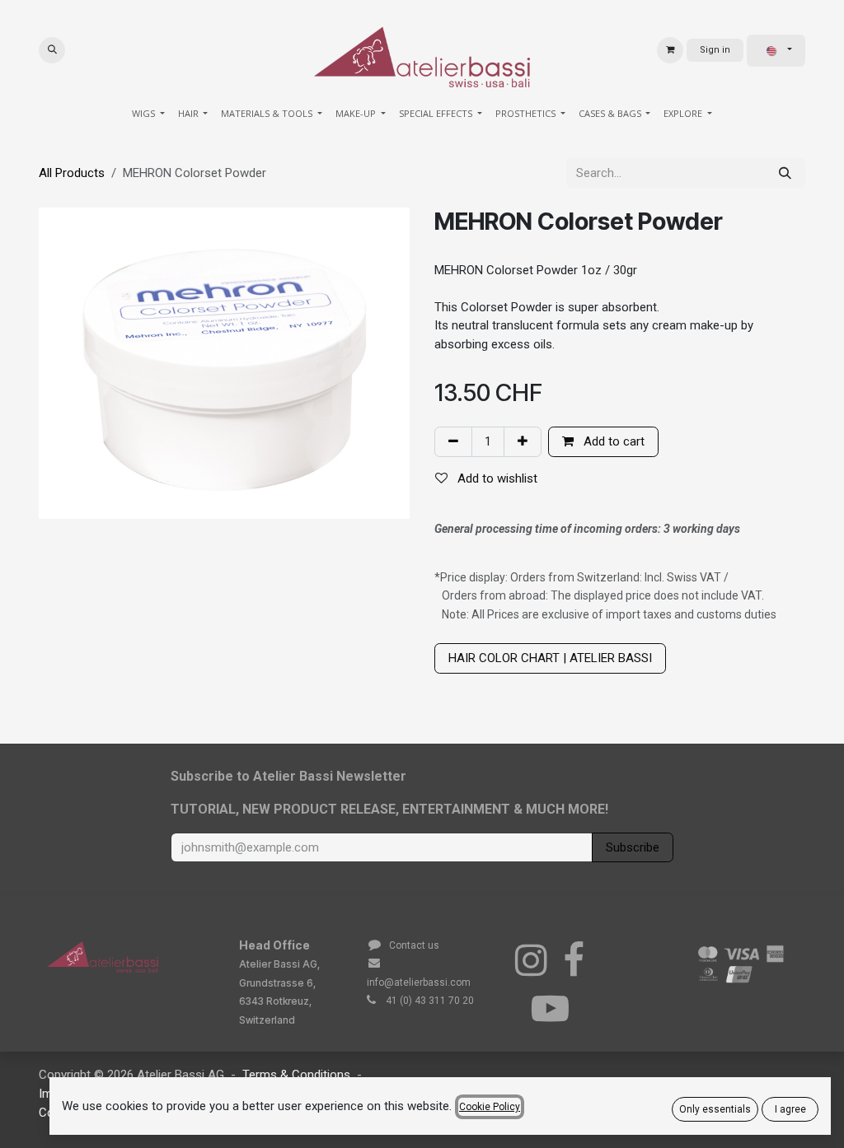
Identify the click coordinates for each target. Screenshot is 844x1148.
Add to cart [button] (612, 441)
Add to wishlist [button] (495, 478)
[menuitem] (148, 114)
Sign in (715, 49)
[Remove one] (453, 442)
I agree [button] (790, 1109)
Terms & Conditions (296, 1074)
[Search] (785, 173)
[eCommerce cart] (670, 50)
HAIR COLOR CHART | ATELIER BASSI (550, 658)
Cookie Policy (489, 1107)
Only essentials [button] (715, 1109)
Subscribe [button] (632, 847)
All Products (72, 173)
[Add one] (523, 442)
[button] (52, 50)
